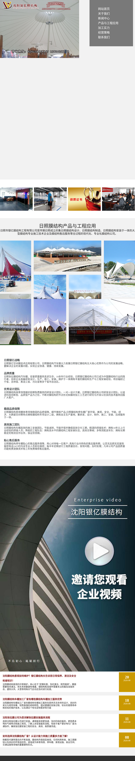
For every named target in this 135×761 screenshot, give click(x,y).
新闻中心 (104, 18)
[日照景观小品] (119, 296)
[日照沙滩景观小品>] (15, 291)
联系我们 (104, 37)
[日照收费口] (15, 344)
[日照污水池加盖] (102, 344)
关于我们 (104, 13)
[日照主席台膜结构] (67, 271)
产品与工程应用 (108, 23)
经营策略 (104, 32)
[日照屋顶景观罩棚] (50, 344)
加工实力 (104, 27)
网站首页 (104, 9)
